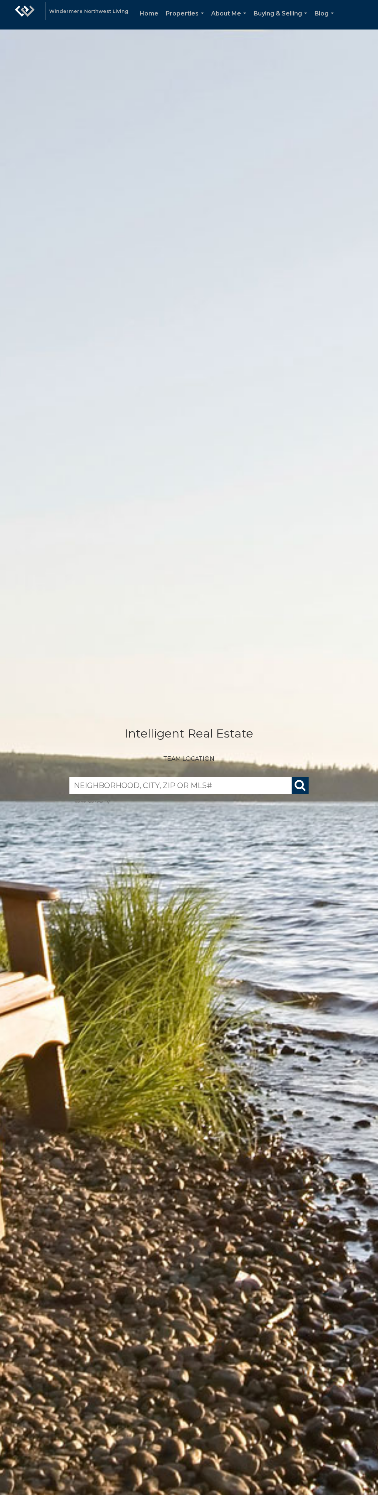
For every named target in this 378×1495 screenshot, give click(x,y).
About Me (230, 20)
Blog (326, 20)
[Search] (300, 785)
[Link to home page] (24, 15)
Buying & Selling (282, 20)
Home (149, 13)
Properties (186, 20)
